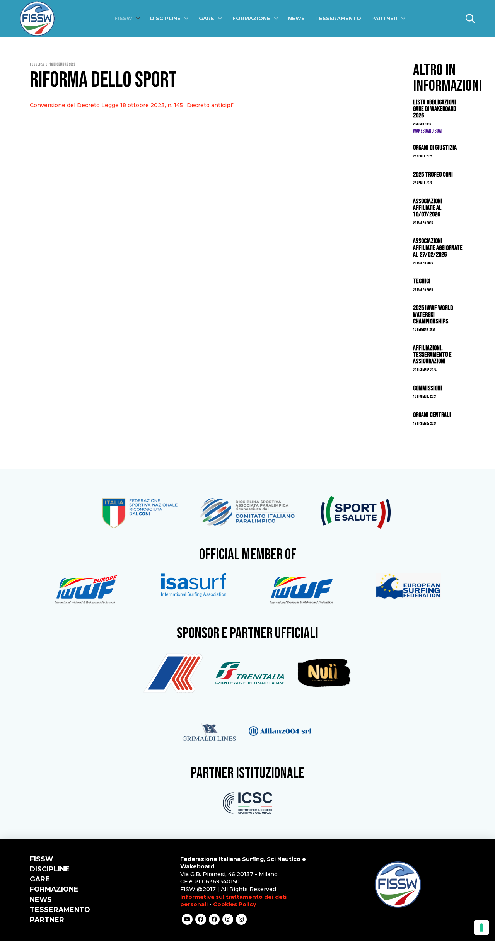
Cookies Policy (234, 904)
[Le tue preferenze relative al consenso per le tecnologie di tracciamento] (481, 927)
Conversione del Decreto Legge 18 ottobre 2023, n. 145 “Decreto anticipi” (132, 105)
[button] (470, 18)
